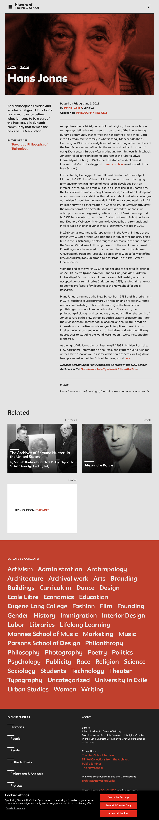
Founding (130, 606)
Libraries (42, 625)
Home (11, 67)
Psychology (24, 662)
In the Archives (21, 762)
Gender (17, 616)
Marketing (98, 634)
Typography (24, 680)
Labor (15, 625)
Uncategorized (68, 680)
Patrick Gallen (73, 108)
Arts (99, 579)
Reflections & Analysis (27, 774)
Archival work (68, 579)
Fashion (83, 606)
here (127, 358)
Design (110, 588)
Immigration (78, 616)
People (24, 67)
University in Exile (121, 680)
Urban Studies (28, 690)
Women (65, 690)
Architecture (25, 579)
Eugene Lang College (37, 606)
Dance (85, 588)
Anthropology (107, 569)
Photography (64, 653)
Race (83, 662)
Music (127, 634)
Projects (16, 785)
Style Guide (108, 790)
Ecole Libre (23, 597)
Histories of (23, 4)
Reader (16, 750)
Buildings (21, 588)
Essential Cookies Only (118, 806)
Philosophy (85, 113)
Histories (17, 727)
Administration (60, 569)
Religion (101, 113)
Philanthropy (104, 643)
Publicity (58, 662)
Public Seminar (91, 764)
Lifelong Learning (85, 625)
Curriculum (55, 588)
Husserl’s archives (113, 164)
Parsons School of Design (43, 643)
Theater (120, 671)
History (44, 616)
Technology (87, 671)
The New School (27, 8)
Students (53, 671)
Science (135, 662)
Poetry (97, 653)
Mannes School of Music (42, 634)
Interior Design (123, 616)
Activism (20, 569)
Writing (92, 690)
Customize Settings (118, 798)
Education (93, 597)
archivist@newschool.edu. (98, 781)
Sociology (21, 671)
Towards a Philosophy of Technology (29, 146)
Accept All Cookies (118, 814)
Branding (124, 579)
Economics (58, 597)
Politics (122, 653)
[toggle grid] (10, 7)
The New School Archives (98, 755)
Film (106, 606)
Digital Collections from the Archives (105, 759)
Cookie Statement (15, 809)
